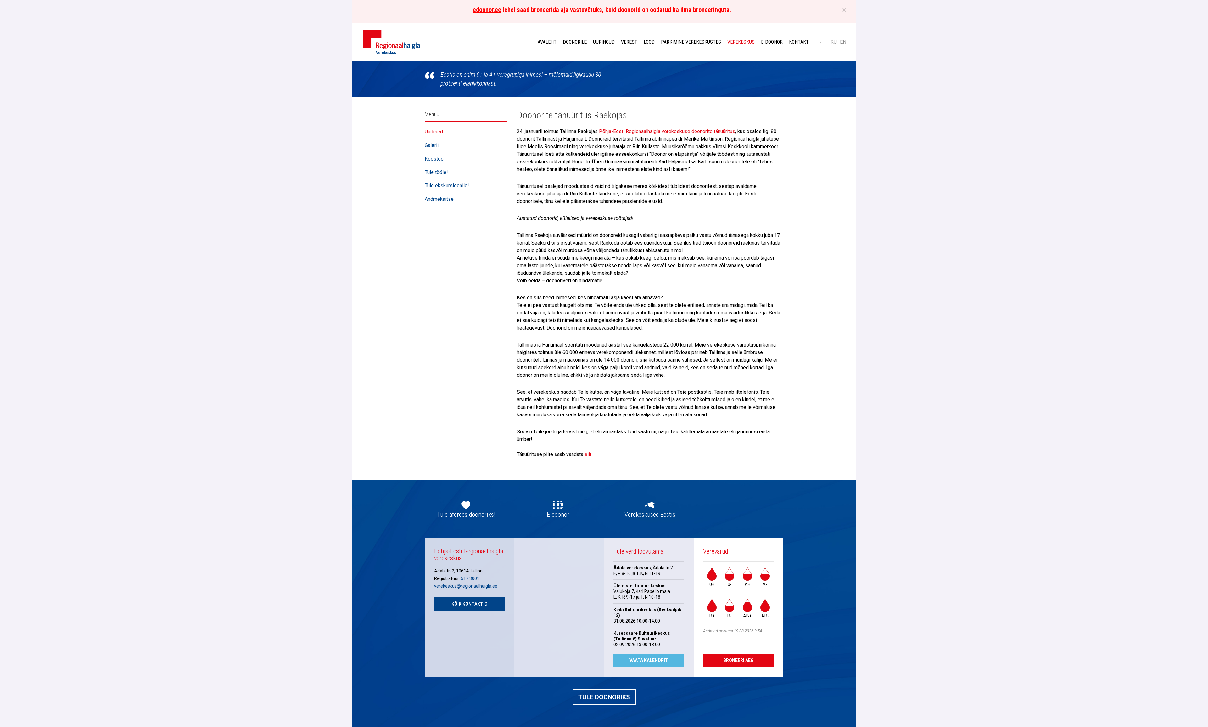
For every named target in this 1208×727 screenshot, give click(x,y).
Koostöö (434, 159)
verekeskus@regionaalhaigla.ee (465, 586)
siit (587, 454)
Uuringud (604, 42)
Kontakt (799, 42)
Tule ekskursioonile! (447, 186)
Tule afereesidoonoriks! (466, 514)
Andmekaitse (439, 199)
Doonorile (575, 42)
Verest (629, 42)
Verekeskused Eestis (649, 514)
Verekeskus (741, 42)
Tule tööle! (436, 172)
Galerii (432, 145)
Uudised (434, 132)
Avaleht (547, 42)
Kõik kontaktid (469, 603)
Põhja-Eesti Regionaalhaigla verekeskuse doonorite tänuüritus (667, 131)
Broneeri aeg (738, 660)
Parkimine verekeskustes (691, 42)
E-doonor (772, 42)
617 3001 (470, 578)
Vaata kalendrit (648, 660)
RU (833, 42)
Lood (649, 42)
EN (843, 42)
